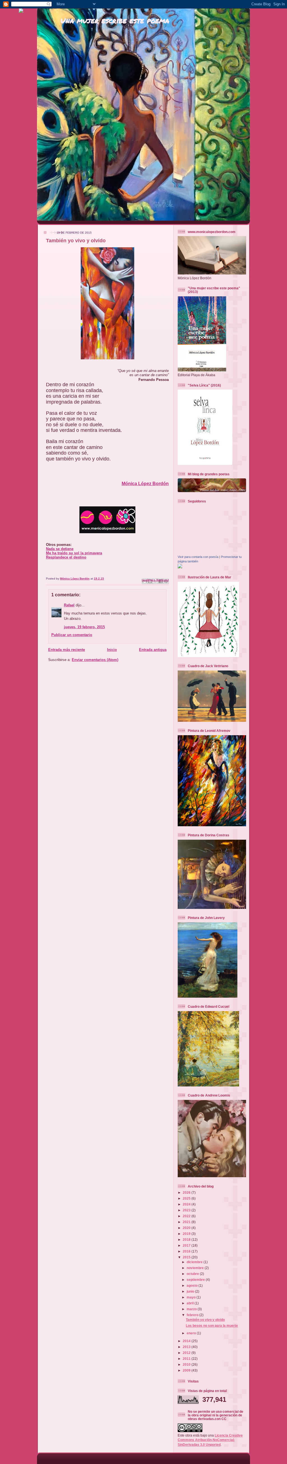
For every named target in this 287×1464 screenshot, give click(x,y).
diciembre (195, 1262)
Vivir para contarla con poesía (198, 556)
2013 (187, 1347)
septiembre (196, 1279)
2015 (187, 1257)
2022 (187, 1216)
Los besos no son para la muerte (212, 1325)
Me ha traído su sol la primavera (74, 553)
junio (191, 1291)
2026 (187, 1192)
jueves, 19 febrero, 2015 (84, 627)
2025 (187, 1198)
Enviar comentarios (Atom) (95, 660)
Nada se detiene (59, 549)
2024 (187, 1204)
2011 (187, 1358)
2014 (187, 1341)
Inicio (112, 650)
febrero (193, 1315)
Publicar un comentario (71, 635)
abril (191, 1303)
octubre (193, 1274)
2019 (187, 1233)
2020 (187, 1228)
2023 (187, 1210)
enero (192, 1333)
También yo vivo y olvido (205, 1319)
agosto (192, 1285)
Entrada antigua (152, 650)
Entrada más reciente (66, 650)
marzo (192, 1309)
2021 (187, 1222)
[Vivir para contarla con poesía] (180, 567)
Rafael (69, 605)
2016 (187, 1251)
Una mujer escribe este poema (115, 20)
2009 (187, 1370)
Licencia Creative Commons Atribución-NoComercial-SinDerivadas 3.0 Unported (210, 1439)
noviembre (196, 1268)
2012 (187, 1352)
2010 (187, 1364)
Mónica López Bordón (145, 483)
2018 (187, 1239)
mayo (191, 1297)
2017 (187, 1245)
